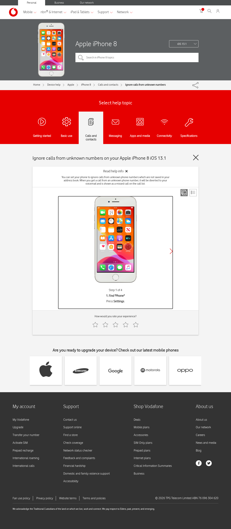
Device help (53, 84)
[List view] (193, 192)
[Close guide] (196, 157)
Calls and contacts (108, 84)
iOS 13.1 (182, 44)
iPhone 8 (86, 84)
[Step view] (184, 192)
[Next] (171, 251)
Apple (70, 84)
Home (36, 84)
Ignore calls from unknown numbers (145, 84)
